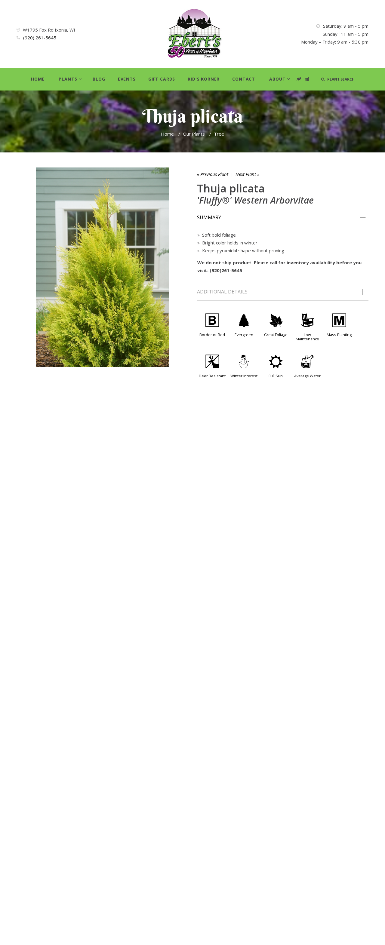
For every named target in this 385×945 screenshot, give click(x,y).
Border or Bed (212, 334)
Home (38, 79)
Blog (99, 79)
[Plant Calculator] (299, 79)
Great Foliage (276, 334)
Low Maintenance (307, 337)
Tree (219, 134)
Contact (243, 79)
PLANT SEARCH (340, 79)
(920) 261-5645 (39, 38)
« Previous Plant (212, 174)
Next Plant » (247, 174)
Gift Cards (161, 79)
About (277, 79)
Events (127, 79)
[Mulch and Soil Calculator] (307, 79)
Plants (68, 79)
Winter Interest (243, 376)
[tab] (282, 217)
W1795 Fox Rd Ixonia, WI (49, 30)
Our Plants (194, 134)
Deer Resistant (212, 376)
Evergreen (244, 334)
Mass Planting (339, 334)
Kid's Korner (204, 79)
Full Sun (276, 376)
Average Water (307, 376)
